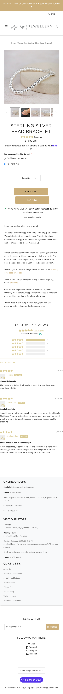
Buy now (32, 200)
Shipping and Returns (12, 578)
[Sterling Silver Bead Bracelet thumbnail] (15, 112)
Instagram (32, 650)
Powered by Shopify (49, 687)
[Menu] (6, 26)
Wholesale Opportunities (13, 573)
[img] (6, 370)
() (52, 14)
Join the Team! (9, 582)
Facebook (32, 647)
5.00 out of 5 (39, 330)
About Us (7, 569)
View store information (33, 217)
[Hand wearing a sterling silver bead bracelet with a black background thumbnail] (25, 112)
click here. (14, 282)
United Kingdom (30, 670)
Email (32, 643)
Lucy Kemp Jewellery (30, 687)
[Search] (56, 26)
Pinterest (33, 653)
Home (13, 43)
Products (22, 43)
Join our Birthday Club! (12, 600)
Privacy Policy (9, 587)
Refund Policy (9, 591)
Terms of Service (10, 596)
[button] (27, 137)
